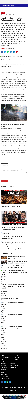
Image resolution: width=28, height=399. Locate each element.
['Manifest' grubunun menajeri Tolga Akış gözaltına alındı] (14, 218)
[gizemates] (10, 382)
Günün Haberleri (14, 365)
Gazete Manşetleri (5, 376)
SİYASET (4, 359)
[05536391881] (7, 382)
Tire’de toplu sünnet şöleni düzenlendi (11, 207)
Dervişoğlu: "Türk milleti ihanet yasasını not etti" (12, 237)
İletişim (15, 387)
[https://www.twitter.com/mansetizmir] (5, 382)
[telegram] (11, 52)
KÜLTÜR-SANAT (6, 357)
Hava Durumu (4, 374)
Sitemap (7, 387)
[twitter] (5, 52)
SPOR (16, 359)
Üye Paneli (12, 363)
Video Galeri (4, 365)
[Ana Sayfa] (1, 9)
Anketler (3, 372)
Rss (3, 387)
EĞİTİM (16, 355)
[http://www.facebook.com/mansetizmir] (2, 382)
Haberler (4, 9)
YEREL (3, 361)
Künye (11, 387)
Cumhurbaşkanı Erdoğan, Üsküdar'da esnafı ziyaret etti (11, 248)
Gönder (5, 181)
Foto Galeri (3, 363)
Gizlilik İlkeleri (13, 390)
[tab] (4, 165)
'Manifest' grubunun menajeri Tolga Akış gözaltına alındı (13, 228)
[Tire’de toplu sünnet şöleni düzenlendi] (14, 197)
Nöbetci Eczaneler (5, 378)
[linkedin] (14, 52)
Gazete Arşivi (13, 367)
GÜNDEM (9, 9)
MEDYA (17, 357)
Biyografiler (3, 369)
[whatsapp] (8, 52)
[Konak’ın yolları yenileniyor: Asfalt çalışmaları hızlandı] (11, 56)
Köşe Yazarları (4, 367)
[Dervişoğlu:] (14, 233)
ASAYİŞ (4, 355)
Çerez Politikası (21, 387)
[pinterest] (17, 52)
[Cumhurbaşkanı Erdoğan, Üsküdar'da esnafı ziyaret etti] (14, 243)
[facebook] (2, 52)
